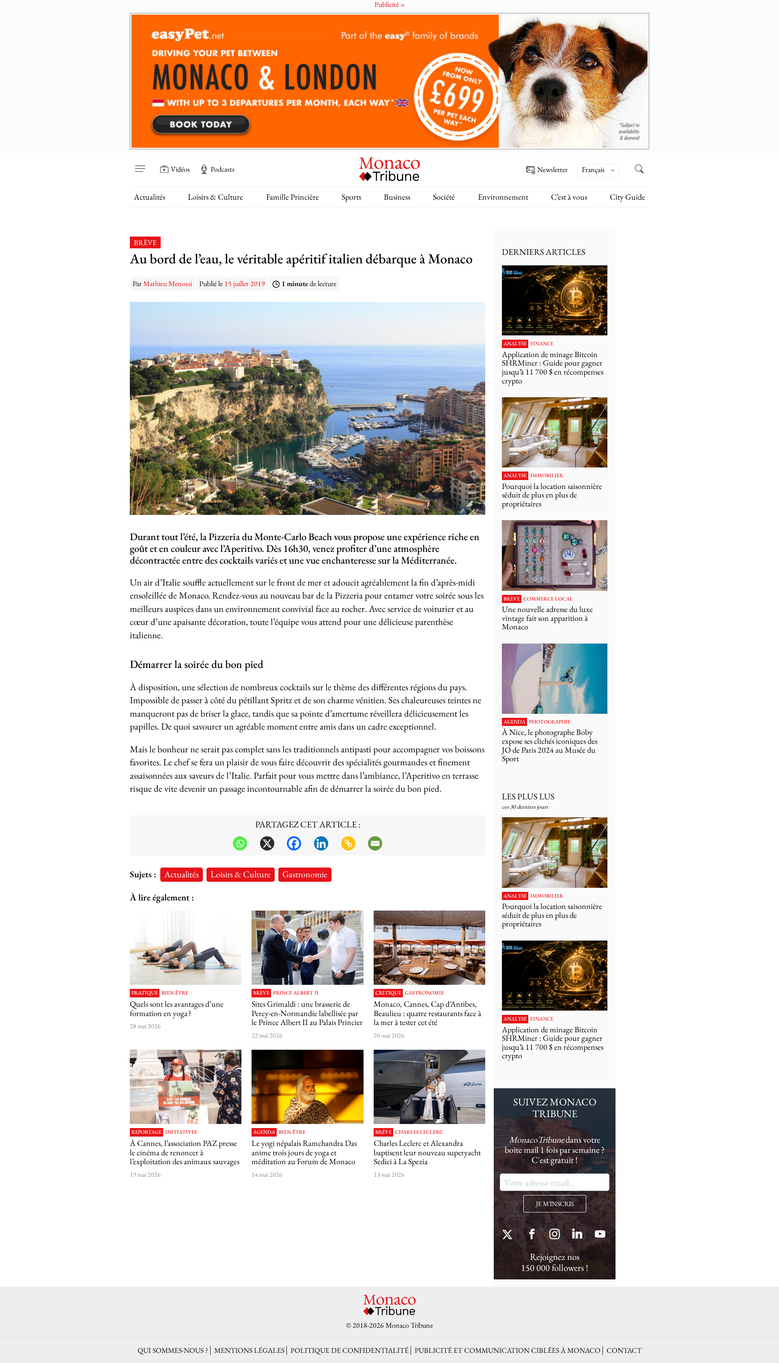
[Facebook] (294, 843)
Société (444, 197)
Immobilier (546, 475)
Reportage (146, 1132)
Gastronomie (304, 874)
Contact (624, 1350)
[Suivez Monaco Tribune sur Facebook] (532, 1235)
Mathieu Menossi (167, 283)
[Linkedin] (321, 843)
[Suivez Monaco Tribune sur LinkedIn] (577, 1235)
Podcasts (223, 169)
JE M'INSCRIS (555, 1203)
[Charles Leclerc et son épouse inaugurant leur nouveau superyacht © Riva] (429, 1087)
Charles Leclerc (419, 1132)
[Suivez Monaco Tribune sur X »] (509, 1235)
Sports (351, 197)
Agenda (264, 1132)
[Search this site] (639, 170)
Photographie (549, 722)
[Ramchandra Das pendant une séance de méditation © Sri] (307, 1087)
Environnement (503, 197)
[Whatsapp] (240, 843)
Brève (145, 242)
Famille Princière (292, 197)
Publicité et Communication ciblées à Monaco (507, 1350)
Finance (541, 344)
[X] (267, 843)
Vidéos (180, 169)
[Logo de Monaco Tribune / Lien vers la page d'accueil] (389, 168)
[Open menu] (140, 163)
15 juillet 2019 (244, 283)
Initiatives (181, 1132)
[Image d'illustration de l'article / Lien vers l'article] (185, 948)
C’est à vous (569, 197)
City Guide (627, 197)
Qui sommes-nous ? (173, 1350)
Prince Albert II (295, 993)
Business (397, 197)
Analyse (515, 344)
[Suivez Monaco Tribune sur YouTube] (600, 1235)
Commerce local (548, 599)
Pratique (144, 993)
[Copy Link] (348, 843)
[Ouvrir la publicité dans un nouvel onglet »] (389, 81)
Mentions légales (249, 1350)
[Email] (375, 843)
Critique (388, 993)
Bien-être (174, 993)
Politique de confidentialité (350, 1350)
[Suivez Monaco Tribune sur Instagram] (554, 1235)
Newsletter (552, 170)
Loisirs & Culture (215, 197)
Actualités (149, 197)
